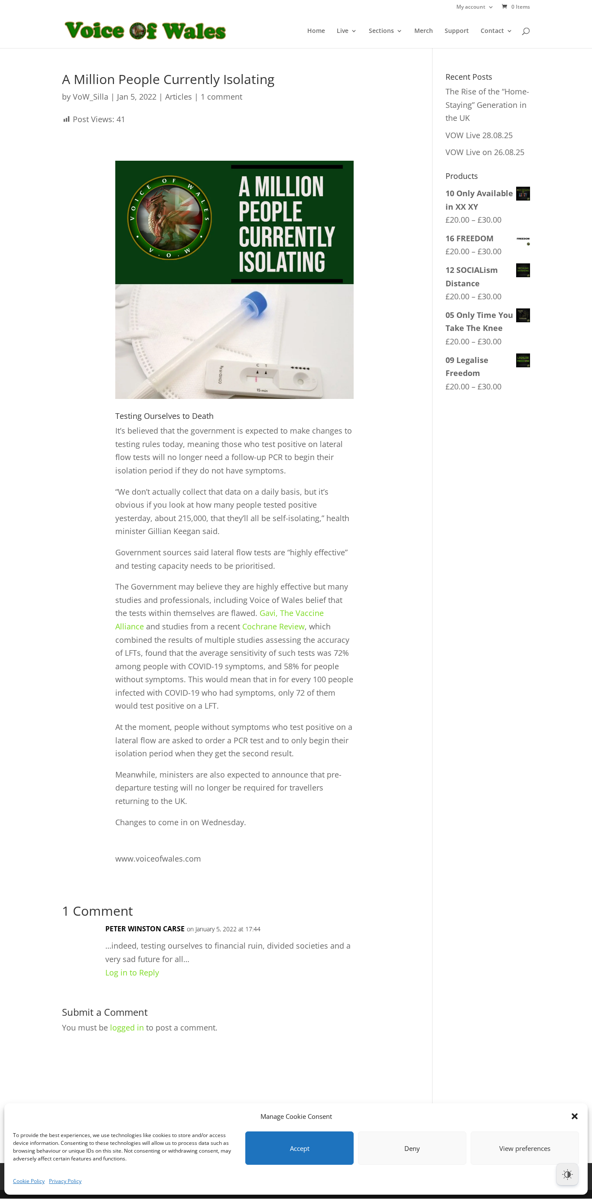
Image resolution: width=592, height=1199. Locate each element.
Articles (178, 96)
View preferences (524, 1148)
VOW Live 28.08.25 (479, 135)
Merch (423, 31)
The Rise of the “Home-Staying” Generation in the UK (487, 104)
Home (316, 31)
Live (342, 31)
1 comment (221, 96)
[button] (574, 1116)
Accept (299, 1148)
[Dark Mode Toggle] (567, 1174)
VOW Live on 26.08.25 (485, 152)
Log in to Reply (132, 972)
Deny (412, 1148)
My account (470, 7)
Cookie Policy (29, 1181)
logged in (127, 1027)
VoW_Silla (90, 96)
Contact (492, 31)
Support (457, 31)
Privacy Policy (65, 1181)
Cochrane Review (273, 626)
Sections (381, 31)
